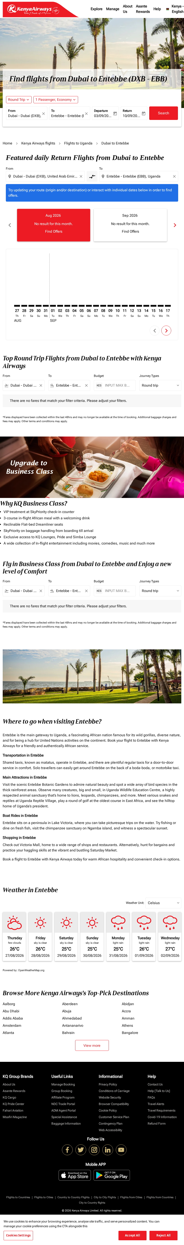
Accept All (132, 1235)
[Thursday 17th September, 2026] (168, 306)
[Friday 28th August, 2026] (24, 306)
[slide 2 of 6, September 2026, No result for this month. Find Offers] (130, 225)
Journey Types (149, 376)
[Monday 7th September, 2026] (96, 306)
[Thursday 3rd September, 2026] (67, 306)
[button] (55, 99)
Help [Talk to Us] (159, 1091)
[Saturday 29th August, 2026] (31, 306)
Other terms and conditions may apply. (45, 421)
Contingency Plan (111, 1123)
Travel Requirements (161, 1110)
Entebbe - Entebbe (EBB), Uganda (67, 116)
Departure (101, 111)
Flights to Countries (18, 1197)
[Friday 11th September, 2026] (125, 306)
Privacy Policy (108, 1084)
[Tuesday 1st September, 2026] (53, 306)
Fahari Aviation (13, 1110)
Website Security (110, 1097)
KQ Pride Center (13, 1104)
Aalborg (9, 1004)
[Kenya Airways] (67, 1149)
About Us (127, 9)
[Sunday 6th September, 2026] (89, 306)
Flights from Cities (131, 1197)
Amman (128, 1018)
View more (92, 1045)
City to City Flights (105, 1197)
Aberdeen (70, 1004)
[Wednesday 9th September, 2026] (110, 306)
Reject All (163, 1235)
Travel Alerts (156, 1104)
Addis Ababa (13, 1018)
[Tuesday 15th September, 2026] (153, 306)
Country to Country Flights (73, 1197)
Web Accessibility (110, 1130)
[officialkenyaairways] (94, 1149)
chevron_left (9, 225)
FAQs (151, 1097)
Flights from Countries (160, 1197)
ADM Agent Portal (63, 1110)
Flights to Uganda (78, 143)
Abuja (66, 1011)
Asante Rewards (143, 9)
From (11, 111)
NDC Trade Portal (63, 1104)
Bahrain (68, 1033)
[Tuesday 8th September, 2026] (103, 306)
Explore (97, 9)
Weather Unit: (135, 903)
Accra (126, 1011)
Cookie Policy (108, 1110)
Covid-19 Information (162, 1117)
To (53, 111)
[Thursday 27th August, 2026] (17, 306)
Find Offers (53, 231)
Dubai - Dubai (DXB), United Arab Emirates (24, 116)
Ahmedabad (72, 1018)
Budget (99, 376)
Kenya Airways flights (38, 143)
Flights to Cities (43, 1197)
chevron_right (174, 225)
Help (157, 9)
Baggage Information (66, 1123)
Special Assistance (64, 1117)
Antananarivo (72, 1025)
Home (7, 143)
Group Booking (61, 1091)
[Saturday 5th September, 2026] (82, 306)
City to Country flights (92, 1202)
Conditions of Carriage (114, 1091)
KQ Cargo (9, 1097)
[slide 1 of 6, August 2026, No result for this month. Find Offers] (53, 225)
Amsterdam (12, 1025)
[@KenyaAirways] (80, 1149)
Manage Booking (63, 1084)
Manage (112, 9)
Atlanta (8, 1033)
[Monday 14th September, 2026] (146, 306)
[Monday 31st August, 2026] (46, 306)
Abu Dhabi (11, 1011)
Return (127, 111)
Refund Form (157, 1123)
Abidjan (128, 1004)
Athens (127, 1025)
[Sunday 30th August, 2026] (39, 306)
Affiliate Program (62, 1097)
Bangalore (130, 1033)
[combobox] (45, 176)
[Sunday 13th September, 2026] (139, 306)
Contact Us (155, 1084)
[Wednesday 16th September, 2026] (161, 306)
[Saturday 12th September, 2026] (132, 306)
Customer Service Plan (114, 1117)
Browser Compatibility (114, 1104)
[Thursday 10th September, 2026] (117, 306)
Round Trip (16, 99)
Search (163, 113)
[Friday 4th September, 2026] (74, 306)
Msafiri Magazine (15, 1117)
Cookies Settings (18, 1235)
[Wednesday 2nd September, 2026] (60, 306)
